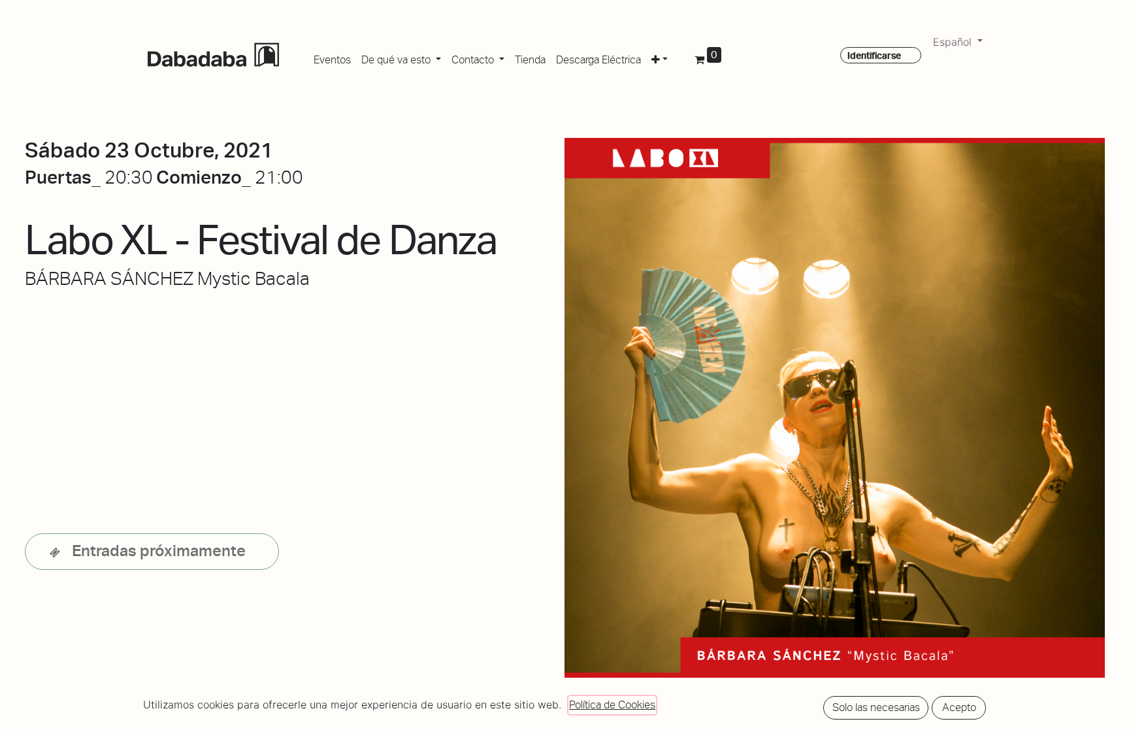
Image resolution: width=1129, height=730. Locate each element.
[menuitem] (332, 57)
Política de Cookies (612, 705)
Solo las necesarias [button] (876, 707)
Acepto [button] (959, 707)
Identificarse (874, 55)
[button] (659, 57)
